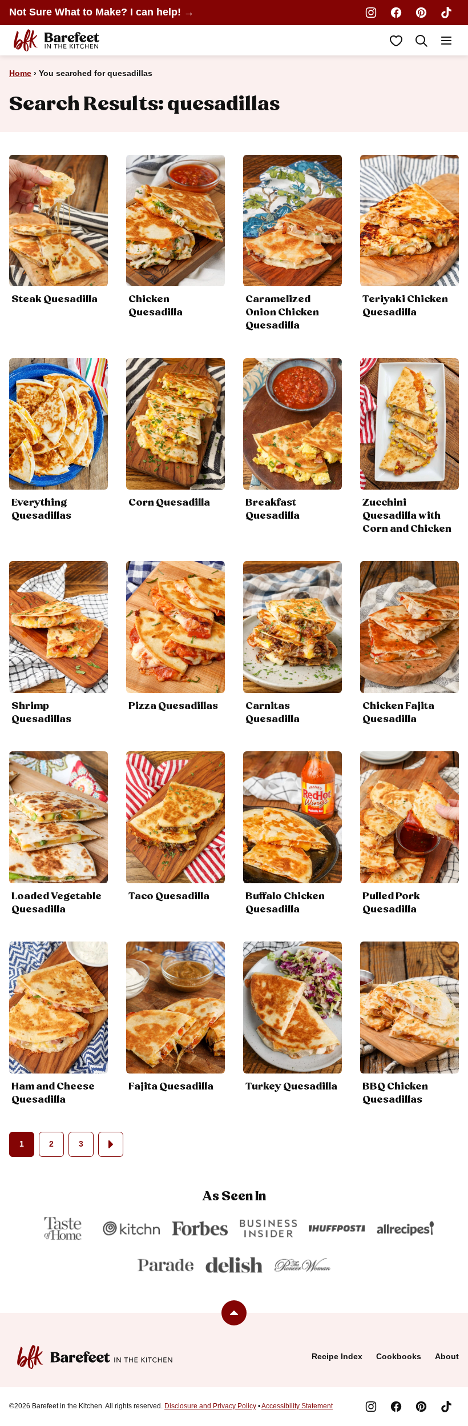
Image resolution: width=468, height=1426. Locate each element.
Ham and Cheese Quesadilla (53, 1093)
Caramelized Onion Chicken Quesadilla (282, 313)
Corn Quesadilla (169, 503)
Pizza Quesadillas (173, 706)
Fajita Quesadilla (170, 1086)
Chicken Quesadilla (155, 306)
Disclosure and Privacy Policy (210, 1406)
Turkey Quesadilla (291, 1086)
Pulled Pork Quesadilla (391, 903)
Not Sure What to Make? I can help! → (101, 12)
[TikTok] (446, 12)
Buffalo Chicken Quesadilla (285, 903)
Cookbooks (398, 1356)
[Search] (421, 40)
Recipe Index (337, 1356)
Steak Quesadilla (54, 299)
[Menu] (446, 40)
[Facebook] (396, 12)
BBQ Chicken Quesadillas (395, 1093)
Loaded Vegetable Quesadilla (56, 903)
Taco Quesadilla (168, 896)
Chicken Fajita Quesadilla (398, 712)
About (447, 1356)
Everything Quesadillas (41, 509)
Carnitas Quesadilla (272, 712)
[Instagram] (371, 12)
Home (20, 73)
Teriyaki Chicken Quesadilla (405, 306)
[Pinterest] (421, 12)
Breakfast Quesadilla (272, 509)
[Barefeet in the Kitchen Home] (56, 40)
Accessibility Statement (297, 1406)
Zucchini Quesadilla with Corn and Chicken (406, 516)
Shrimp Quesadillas (41, 712)
